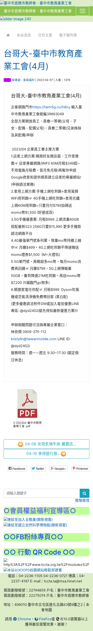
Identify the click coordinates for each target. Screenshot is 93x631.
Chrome (24, 619)
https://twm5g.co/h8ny (51, 107)
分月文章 (45, 35)
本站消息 (24, 35)
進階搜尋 (82, 500)
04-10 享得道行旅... (43, 453)
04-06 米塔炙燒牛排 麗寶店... (50, 444)
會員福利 (29, 80)
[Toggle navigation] (82, 11)
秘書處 (16, 80)
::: (5, 25)
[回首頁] (8, 35)
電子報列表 (68, 35)
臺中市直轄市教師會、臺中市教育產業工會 (38, 11)
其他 (7, 80)
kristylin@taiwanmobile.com (34, 339)
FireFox (44, 619)
